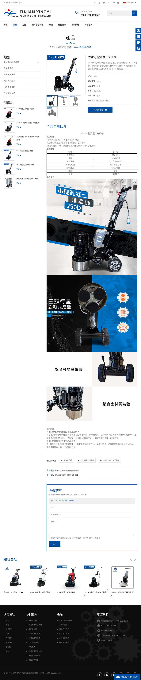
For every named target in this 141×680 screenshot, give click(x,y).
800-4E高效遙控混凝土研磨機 (27, 123)
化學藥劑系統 (9, 87)
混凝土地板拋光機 (35, 651)
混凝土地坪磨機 (34, 633)
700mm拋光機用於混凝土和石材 (122, 594)
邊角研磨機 (68, 460)
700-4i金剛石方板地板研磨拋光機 (96, 594)
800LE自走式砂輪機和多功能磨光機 (27, 138)
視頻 (51, 25)
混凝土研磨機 (33, 642)
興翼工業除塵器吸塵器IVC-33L (66, 475)
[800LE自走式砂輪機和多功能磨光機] (9, 140)
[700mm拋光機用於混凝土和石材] (123, 578)
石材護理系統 (9, 93)
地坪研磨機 (33, 620)
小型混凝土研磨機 (87, 460)
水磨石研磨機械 (34, 655)
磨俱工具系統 (9, 74)
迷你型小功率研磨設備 (111, 460)
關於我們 (62, 25)
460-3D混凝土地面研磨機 (40, 592)
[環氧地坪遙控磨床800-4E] (16, 578)
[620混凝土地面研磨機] (9, 155)
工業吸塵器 (8, 68)
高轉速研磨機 (33, 660)
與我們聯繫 (98, 109)
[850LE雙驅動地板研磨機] (9, 113)
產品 (15, 25)
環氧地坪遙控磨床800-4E (13, 592)
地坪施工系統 (9, 80)
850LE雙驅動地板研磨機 (25, 109)
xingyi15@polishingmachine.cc (114, 635)
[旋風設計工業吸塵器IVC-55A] (9, 182)
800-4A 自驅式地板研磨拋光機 (67, 470)
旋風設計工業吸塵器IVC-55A (27, 178)
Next (135, 559)
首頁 (6, 25)
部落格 (8, 647)
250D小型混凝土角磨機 (25, 165)
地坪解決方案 (37, 25)
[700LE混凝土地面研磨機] (69, 578)
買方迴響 (75, 25)
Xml (7, 651)
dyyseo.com (56, 673)
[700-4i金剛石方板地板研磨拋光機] (96, 578)
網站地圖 (9, 642)
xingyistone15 (106, 640)
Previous (131, 559)
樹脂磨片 (32, 647)
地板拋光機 (33, 629)
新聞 (24, 25)
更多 (18, 113)
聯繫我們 (88, 25)
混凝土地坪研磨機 (64, 47)
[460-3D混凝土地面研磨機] (42, 578)
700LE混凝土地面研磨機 (66, 592)
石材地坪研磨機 (34, 638)
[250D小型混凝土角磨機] (9, 169)
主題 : (62, 500)
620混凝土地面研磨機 (24, 151)
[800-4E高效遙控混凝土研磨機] (9, 127)
